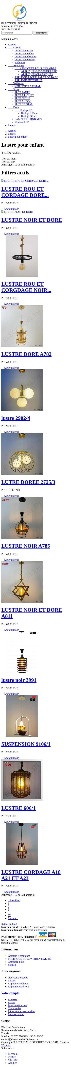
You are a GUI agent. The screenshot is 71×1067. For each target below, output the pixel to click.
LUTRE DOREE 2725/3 (28, 482)
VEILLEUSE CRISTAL (28, 86)
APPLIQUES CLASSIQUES (37, 74)
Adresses (12, 999)
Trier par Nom (8, 158)
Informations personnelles (21, 1011)
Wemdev (6, 1045)
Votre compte (10, 993)
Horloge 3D (23, 110)
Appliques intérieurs (18, 983)
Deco (13, 107)
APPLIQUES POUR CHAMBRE (35, 68)
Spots (13, 89)
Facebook (13, 1053)
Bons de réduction (17, 1005)
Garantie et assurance (19, 955)
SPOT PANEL (22, 92)
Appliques (16, 65)
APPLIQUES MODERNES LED (39, 71)
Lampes (12, 125)
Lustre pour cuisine (25, 59)
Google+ (12, 1062)
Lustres (14, 47)
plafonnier (20, 62)
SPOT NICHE (22, 98)
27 (9, 915)
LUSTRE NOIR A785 (25, 546)
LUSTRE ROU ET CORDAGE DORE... (25, 192)
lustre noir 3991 (18, 680)
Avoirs (11, 1002)
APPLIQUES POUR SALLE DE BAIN (36, 77)
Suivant (13, 918)
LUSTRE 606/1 (18, 808)
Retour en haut (10, 924)
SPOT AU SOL (23, 101)
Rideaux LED (22, 122)
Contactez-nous (16, 961)
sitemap (12, 964)
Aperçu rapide (10, 208)
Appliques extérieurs (18, 986)
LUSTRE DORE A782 (26, 354)
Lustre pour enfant (24, 53)
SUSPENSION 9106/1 (26, 744)
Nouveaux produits (18, 977)
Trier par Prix (8, 161)
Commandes (14, 1008)
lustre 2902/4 (15, 418)
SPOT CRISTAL (24, 104)
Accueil (12, 44)
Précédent (14, 900)
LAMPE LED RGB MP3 (28, 119)
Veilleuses (16, 83)
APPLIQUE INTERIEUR (28, 80)
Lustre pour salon (24, 50)
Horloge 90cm (28, 116)
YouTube (13, 1059)
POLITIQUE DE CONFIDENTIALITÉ (29, 958)
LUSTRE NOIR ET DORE (31, 220)
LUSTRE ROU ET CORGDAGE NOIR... (26, 287)
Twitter (11, 1056)
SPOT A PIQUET (24, 95)
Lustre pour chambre (25, 56)
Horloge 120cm (29, 113)
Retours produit (16, 1014)
